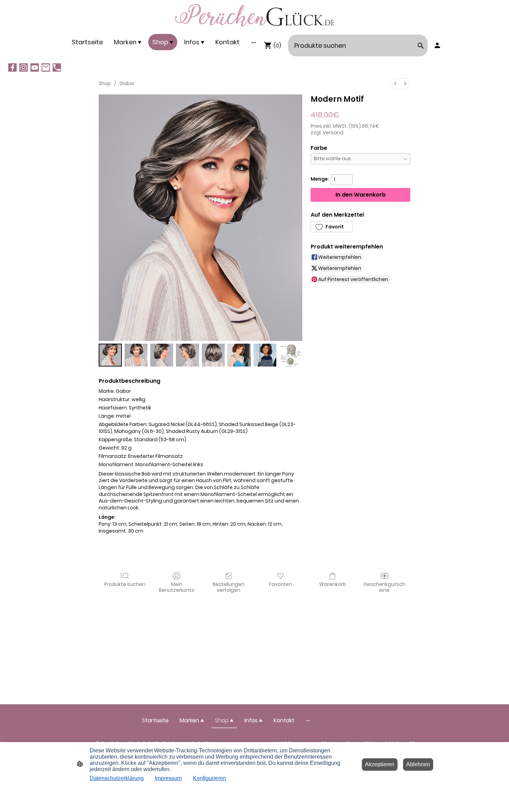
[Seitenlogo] (254, 15)
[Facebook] (12, 67)
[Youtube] (34, 67)
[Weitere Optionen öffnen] (254, 42)
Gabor (127, 83)
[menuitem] (395, 84)
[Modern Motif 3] (187, 355)
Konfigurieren (209, 778)
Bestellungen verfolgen (228, 587)
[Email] (46, 67)
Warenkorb (332, 584)
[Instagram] (23, 67)
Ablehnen (418, 764)
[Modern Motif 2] (161, 355)
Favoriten (280, 584)
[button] (332, 226)
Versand (333, 132)
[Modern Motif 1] (136, 355)
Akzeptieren (379, 764)
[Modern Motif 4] (213, 355)
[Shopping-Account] (437, 45)
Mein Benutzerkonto (177, 587)
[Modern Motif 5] (239, 355)
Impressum (168, 778)
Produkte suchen (124, 584)
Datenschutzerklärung (117, 778)
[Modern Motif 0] (110, 355)
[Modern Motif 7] (290, 355)
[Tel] (57, 67)
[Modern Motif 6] (265, 355)
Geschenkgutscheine (384, 587)
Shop (105, 83)
